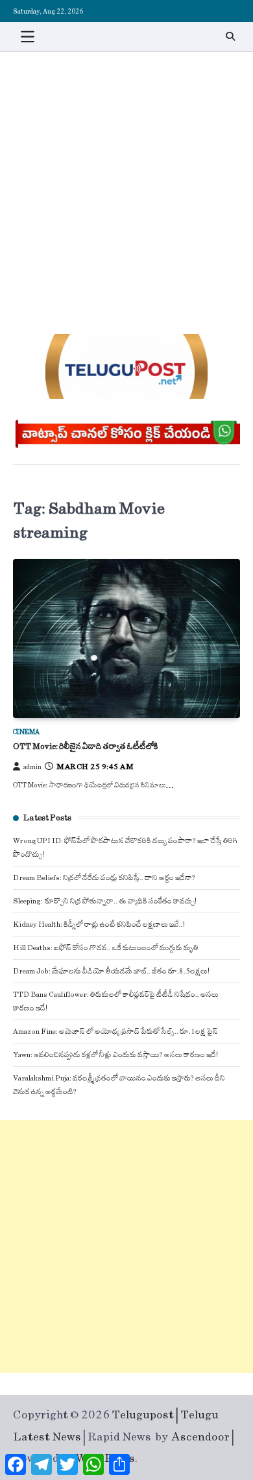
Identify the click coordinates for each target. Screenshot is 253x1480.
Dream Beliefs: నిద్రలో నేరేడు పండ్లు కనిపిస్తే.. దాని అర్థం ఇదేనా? (104, 878)
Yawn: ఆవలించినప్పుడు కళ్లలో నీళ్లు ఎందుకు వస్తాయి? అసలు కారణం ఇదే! (115, 1055)
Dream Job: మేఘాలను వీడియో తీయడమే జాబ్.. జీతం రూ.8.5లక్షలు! (111, 971)
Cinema (26, 732)
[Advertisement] (126, 184)
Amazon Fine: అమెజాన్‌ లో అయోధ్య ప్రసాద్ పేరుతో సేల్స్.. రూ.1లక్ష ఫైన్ (115, 1031)
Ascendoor (201, 1437)
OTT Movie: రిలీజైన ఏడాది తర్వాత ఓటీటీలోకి (85, 746)
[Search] (230, 36)
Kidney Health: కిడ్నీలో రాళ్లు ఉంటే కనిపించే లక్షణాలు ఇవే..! (99, 924)
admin (32, 767)
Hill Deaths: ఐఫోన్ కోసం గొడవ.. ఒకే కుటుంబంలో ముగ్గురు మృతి (106, 948)
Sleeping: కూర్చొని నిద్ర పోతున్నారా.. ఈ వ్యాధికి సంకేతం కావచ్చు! (105, 901)
